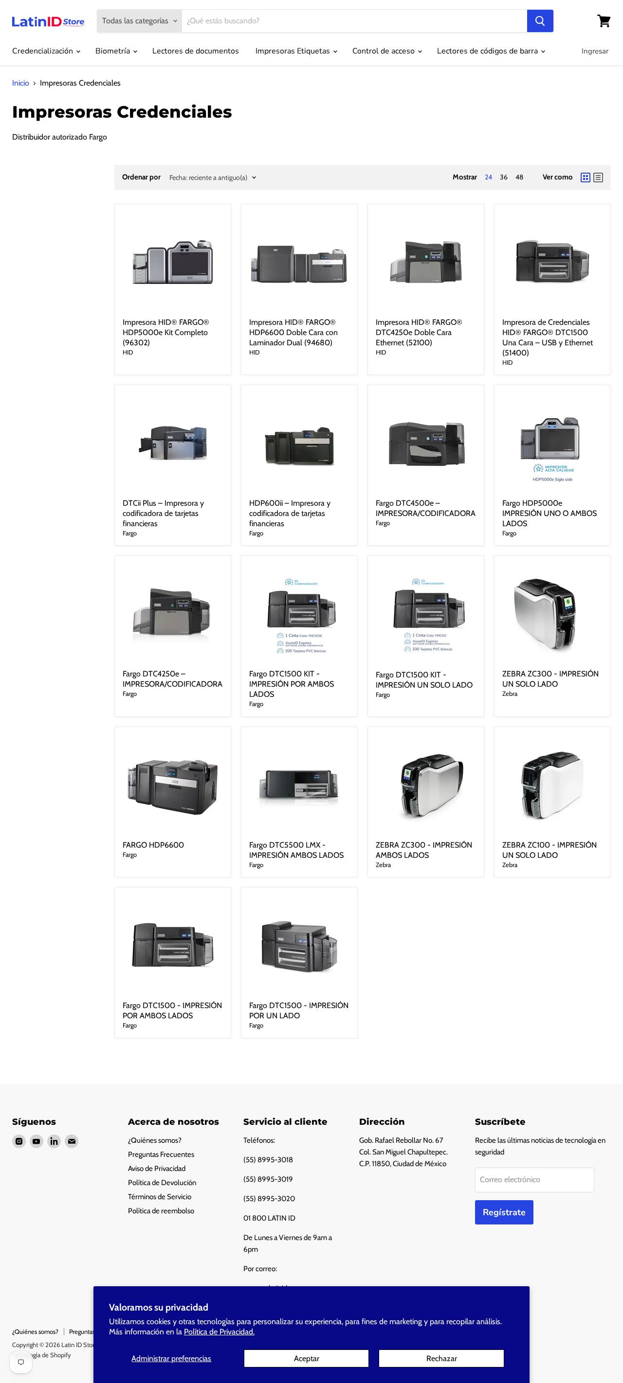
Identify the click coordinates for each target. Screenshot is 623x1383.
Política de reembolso (161, 1210)
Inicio (20, 83)
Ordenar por (141, 177)
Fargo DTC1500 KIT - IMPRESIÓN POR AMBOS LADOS (291, 684)
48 (519, 177)
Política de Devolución (162, 1182)
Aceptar (306, 1358)
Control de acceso (384, 51)
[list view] (598, 177)
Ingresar (595, 51)
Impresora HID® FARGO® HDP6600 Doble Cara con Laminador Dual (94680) (293, 332)
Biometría (113, 51)
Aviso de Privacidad (156, 1168)
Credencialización (43, 51)
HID (128, 352)
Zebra (509, 693)
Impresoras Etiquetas (294, 51)
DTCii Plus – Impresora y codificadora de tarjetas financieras (163, 513)
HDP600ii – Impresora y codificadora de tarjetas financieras (289, 513)
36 (504, 177)
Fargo (130, 533)
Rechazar (441, 1358)
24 (488, 177)
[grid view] (585, 177)
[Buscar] (540, 21)
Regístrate (504, 1212)
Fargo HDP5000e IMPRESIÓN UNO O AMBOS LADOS (549, 513)
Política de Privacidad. (219, 1331)
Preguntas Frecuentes (161, 1154)
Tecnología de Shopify (41, 1355)
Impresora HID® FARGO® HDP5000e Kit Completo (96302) (166, 332)
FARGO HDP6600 (153, 845)
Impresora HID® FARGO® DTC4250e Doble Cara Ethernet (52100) (419, 332)
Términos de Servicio (159, 1196)
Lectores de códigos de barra (488, 51)
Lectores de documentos (195, 51)
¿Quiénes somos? (155, 1140)
